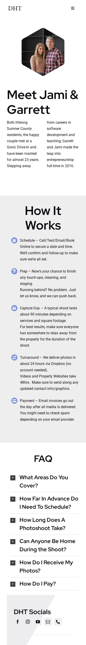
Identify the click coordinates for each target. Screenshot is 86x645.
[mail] (48, 622)
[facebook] (18, 622)
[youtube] (38, 622)
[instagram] (28, 622)
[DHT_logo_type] (15, 6)
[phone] (58, 622)
